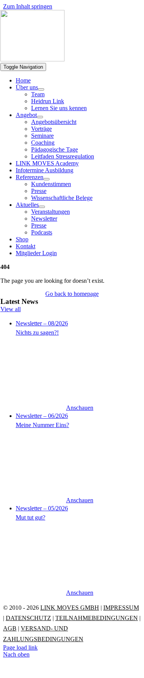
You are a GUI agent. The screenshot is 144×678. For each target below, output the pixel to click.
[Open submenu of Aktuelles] (42, 207)
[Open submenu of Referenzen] (46, 179)
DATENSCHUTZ (28, 618)
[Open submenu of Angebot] (40, 117)
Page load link (20, 647)
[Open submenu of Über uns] (41, 89)
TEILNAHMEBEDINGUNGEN (96, 618)
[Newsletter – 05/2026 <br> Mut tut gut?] (80, 551)
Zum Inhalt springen (27, 6)
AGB (10, 628)
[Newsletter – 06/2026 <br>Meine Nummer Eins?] (80, 458)
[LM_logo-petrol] (32, 59)
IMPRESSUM (121, 607)
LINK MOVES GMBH (69, 607)
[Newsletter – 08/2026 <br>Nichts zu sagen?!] (80, 366)
